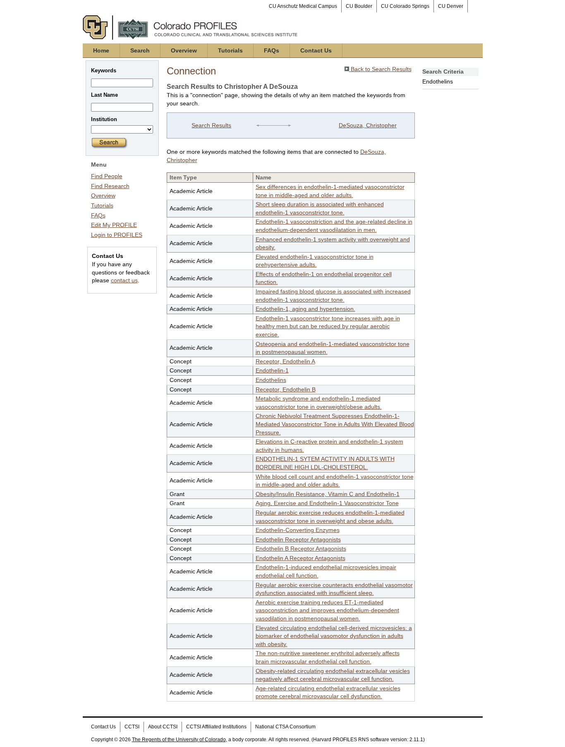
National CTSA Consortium (285, 727)
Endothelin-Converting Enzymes (298, 530)
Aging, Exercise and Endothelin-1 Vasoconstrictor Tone (327, 503)
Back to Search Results (380, 69)
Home (101, 50)
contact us (124, 280)
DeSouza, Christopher (368, 125)
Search (140, 50)
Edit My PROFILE (114, 225)
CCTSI (131, 727)
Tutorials (230, 50)
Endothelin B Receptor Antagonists (301, 548)
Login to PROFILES (116, 234)
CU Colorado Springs (405, 6)
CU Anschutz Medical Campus (303, 6)
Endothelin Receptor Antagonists (298, 539)
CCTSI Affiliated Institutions (216, 727)
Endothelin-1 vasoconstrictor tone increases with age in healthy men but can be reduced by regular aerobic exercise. (328, 326)
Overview (184, 50)
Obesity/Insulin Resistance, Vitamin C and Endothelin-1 (328, 494)
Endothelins (271, 380)
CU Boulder (359, 6)
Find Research (110, 186)
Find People (106, 176)
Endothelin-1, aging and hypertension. (305, 308)
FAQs (271, 50)
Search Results (211, 125)
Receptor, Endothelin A (285, 361)
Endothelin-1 (272, 370)
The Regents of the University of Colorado (179, 739)
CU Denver (450, 6)
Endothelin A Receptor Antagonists (300, 558)
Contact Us (316, 50)
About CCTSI (162, 727)
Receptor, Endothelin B (286, 389)
